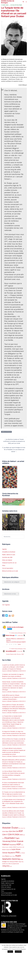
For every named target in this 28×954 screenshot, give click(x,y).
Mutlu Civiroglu (10, 635)
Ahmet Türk (23, 828)
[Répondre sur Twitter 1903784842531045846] (7, 644)
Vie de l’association (7, 568)
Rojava (7, 856)
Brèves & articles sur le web (10, 571)
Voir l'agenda (6, 604)
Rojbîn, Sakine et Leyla (8, 554)
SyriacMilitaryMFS (11, 651)
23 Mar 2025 (20, 635)
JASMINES (11, 847)
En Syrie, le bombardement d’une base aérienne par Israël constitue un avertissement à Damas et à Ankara (13, 784)
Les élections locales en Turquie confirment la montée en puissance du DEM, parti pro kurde (14, 441)
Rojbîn (18, 856)
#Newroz (13, 638)
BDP (21, 831)
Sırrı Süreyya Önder (12, 861)
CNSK (16, 834)
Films (3, 565)
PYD (21, 852)
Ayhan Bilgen (5, 831)
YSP (11, 866)
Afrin (19, 828)
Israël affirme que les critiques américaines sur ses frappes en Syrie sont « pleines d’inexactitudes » (14, 697)
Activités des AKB (7, 557)
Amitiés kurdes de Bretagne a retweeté (19, 632)
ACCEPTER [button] (18, 951)
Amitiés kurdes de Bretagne (7, 2)
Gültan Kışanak (17, 841)
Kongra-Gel (8, 849)
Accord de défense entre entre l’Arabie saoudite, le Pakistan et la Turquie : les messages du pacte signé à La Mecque (13, 813)
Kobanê (4, 849)
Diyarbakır (9, 838)
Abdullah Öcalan (6, 431)
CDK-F (4, 835)
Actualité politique (16, 5)
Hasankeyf (13, 844)
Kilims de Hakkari (7, 560)
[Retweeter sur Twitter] (9, 632)
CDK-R (11, 834)
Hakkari (5, 844)
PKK (18, 852)
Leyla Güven (15, 849)
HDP (19, 844)
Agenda (4, 549)
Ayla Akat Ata (13, 831)
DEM (21, 834)
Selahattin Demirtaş (11, 859)
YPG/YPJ (6, 866)
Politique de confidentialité (8, 916)
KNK (23, 847)
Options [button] (10, 951)
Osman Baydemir (8, 853)
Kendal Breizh (19, 847)
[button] (23, 1)
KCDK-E (15, 847)
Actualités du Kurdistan (8, 552)
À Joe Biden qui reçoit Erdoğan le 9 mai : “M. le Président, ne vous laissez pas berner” (14, 449)
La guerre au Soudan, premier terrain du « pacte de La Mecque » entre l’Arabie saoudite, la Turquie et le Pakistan (13, 667)
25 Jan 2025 (19, 651)
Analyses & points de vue (9, 562)
